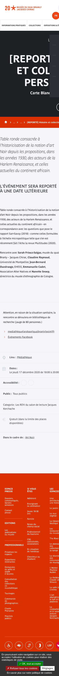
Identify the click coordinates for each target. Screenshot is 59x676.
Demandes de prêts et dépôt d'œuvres (10, 570)
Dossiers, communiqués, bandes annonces (11, 501)
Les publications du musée (10, 532)
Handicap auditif (29, 645)
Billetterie (54, 40)
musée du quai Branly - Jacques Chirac (26, 8)
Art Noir (29, 437)
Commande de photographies (11, 601)
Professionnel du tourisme (33, 533)
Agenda (54, 61)
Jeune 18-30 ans (32, 512)
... (14, 122)
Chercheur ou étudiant (33, 558)
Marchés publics (9, 617)
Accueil (5, 122)
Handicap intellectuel (39, 645)
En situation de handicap (33, 550)
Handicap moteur (9, 645)
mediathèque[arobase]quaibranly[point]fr (31, 331)
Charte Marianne (9, 610)
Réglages (47, 668)
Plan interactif (54, 81)
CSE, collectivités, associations (33, 541)
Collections (35, 25)
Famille (30, 519)
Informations (54, 50)
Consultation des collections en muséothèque (11, 583)
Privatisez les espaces (11, 553)
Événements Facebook (20, 337)
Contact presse (8, 511)
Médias (54, 71)
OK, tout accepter (31, 663)
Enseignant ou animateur (33, 505)
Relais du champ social (33, 525)
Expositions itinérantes (10, 561)
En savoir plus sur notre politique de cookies (29, 672)
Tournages (9, 593)
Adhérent (31, 498)
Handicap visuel (19, 645)
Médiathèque (24, 357)
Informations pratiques (13, 25)
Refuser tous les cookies (23, 668)
